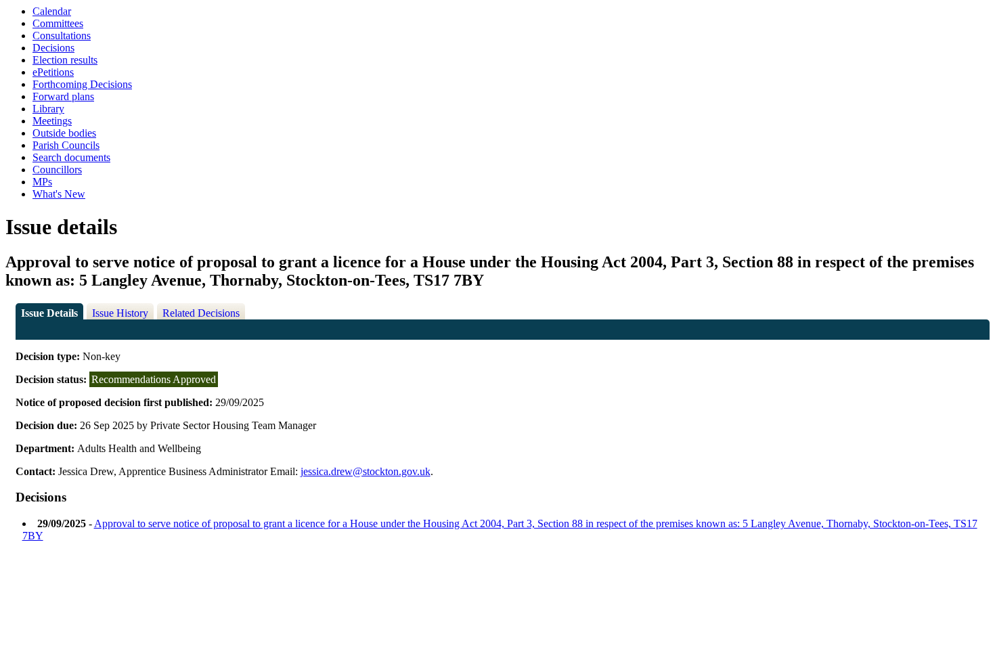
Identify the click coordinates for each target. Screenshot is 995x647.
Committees (57, 23)
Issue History (120, 313)
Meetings (52, 121)
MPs (42, 181)
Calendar (51, 11)
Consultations (61, 35)
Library (48, 108)
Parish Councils (66, 145)
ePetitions (53, 72)
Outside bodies (64, 133)
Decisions (53, 47)
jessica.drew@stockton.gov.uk (365, 471)
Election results (64, 60)
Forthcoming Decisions (82, 84)
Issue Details (49, 313)
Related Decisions (201, 313)
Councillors (57, 169)
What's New (58, 194)
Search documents (71, 157)
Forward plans (63, 96)
